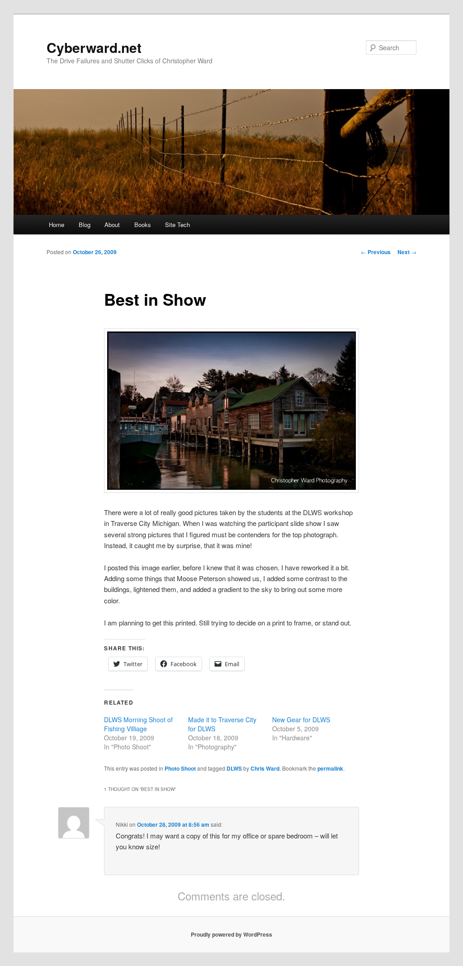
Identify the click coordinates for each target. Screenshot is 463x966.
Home (56, 224)
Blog (84, 224)
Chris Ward (264, 768)
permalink (330, 768)
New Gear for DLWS (301, 719)
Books (142, 224)
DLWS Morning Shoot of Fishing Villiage (138, 724)
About (112, 224)
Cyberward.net (94, 47)
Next (406, 252)
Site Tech (177, 224)
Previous (376, 252)
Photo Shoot (180, 768)
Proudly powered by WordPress (231, 934)
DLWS (234, 768)
